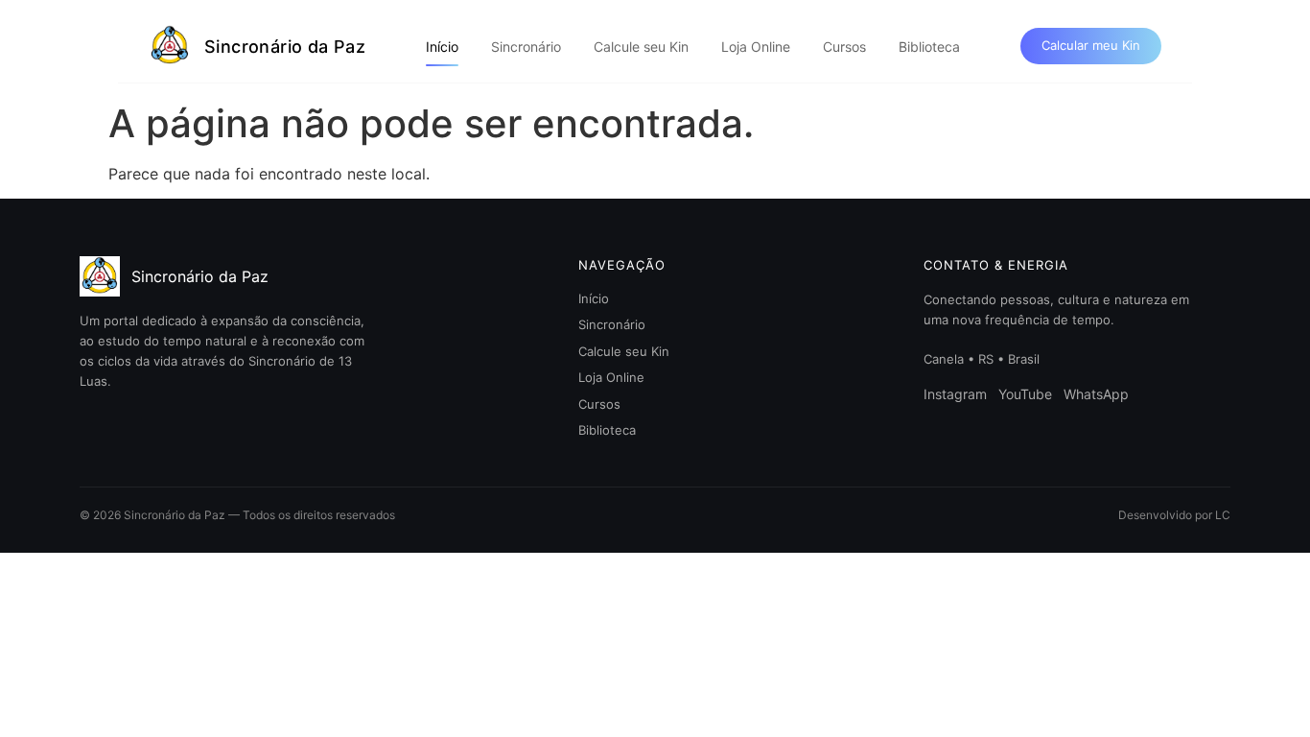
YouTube (1025, 394)
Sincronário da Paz (284, 46)
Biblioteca (929, 46)
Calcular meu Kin (1090, 45)
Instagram (955, 394)
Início (442, 46)
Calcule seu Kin (641, 46)
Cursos (844, 46)
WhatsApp (1096, 394)
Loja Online (755, 46)
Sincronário (526, 46)
